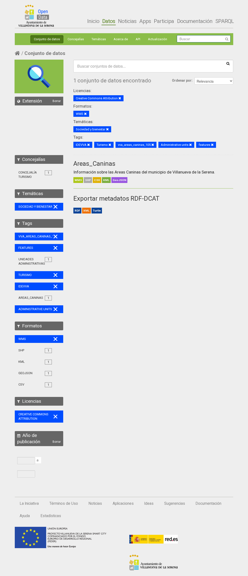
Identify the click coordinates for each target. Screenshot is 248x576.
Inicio (93, 21)
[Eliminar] (119, 98)
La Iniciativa (29, 503)
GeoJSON (119, 180)
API (138, 39)
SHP (88, 180)
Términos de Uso (63, 503)
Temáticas (99, 39)
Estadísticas (50, 516)
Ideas (149, 503)
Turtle (97, 210)
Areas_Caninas (94, 163)
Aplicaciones (123, 503)
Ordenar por (182, 80)
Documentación (194, 21)
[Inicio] (36, 16)
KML (106, 180)
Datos (108, 21)
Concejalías (76, 39)
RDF (77, 210)
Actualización (157, 39)
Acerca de (121, 39)
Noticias (127, 21)
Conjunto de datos (47, 39)
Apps (145, 21)
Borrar (57, 101)
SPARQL (224, 21)
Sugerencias (174, 503)
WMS (78, 180)
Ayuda (25, 516)
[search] (228, 63)
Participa (164, 21)
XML (86, 210)
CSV (97, 180)
